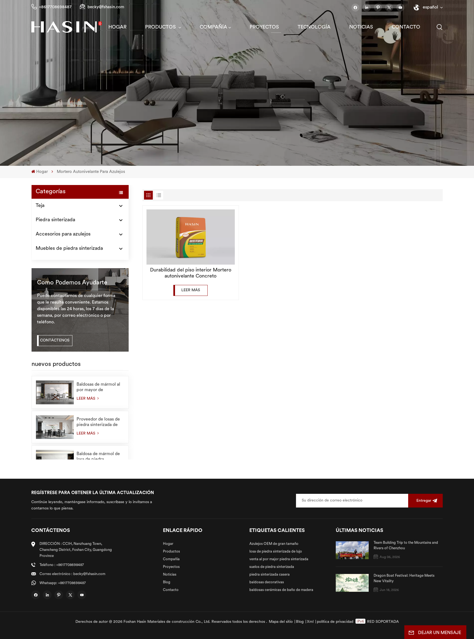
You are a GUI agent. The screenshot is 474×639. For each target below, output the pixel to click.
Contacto (406, 27)
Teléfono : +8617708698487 (62, 565)
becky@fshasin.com (106, 7)
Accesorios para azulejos (63, 234)
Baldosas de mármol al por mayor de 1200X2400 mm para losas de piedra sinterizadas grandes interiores (98, 387)
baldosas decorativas (266, 582)
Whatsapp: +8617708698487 (63, 583)
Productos (161, 27)
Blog (166, 582)
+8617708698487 (55, 7)
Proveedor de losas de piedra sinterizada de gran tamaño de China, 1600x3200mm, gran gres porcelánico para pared (99, 422)
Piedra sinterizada (55, 220)
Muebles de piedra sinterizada (69, 248)
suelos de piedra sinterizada (271, 567)
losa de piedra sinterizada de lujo (275, 551)
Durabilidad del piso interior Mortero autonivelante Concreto (190, 273)
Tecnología (314, 27)
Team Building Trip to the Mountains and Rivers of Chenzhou (406, 545)
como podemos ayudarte (72, 283)
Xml (310, 622)
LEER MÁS (86, 399)
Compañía (213, 27)
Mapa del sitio (281, 622)
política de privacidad (335, 622)
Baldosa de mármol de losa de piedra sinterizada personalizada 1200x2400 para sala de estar (100, 457)
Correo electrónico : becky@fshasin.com (72, 574)
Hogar (117, 27)
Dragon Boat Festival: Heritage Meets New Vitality (404, 578)
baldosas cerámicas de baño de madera (281, 590)
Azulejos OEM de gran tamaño (273, 544)
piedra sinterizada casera (269, 574)
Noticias (361, 27)
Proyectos (264, 27)
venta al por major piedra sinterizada (278, 559)
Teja (40, 205)
